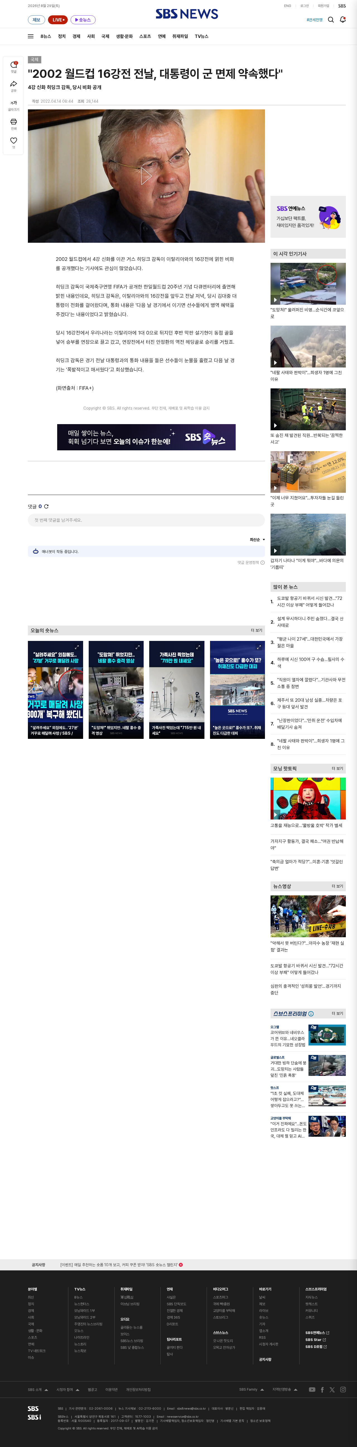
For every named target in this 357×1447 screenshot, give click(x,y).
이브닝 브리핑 (129, 1304)
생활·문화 (124, 36)
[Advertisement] (146, 595)
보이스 (125, 1334)
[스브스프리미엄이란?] (312, 1013)
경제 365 (173, 1317)
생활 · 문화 (35, 1331)
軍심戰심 (127, 1297)
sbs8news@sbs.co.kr (191, 1408)
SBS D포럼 (313, 1346)
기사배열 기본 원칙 (232, 1421)
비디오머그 (220, 1287)
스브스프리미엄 (316, 1287)
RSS (262, 1337)
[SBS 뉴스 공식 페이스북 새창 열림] (322, 1390)
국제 (105, 36)
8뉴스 (45, 36)
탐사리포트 (174, 1338)
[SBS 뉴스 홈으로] (187, 14)
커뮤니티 (311, 1311)
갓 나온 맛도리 (223, 1341)
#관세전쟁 (314, 20)
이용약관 (111, 1390)
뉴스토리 (80, 1344)
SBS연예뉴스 (315, 1332)
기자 (262, 1324)
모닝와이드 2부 (84, 1317)
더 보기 (255, 629)
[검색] (331, 19)
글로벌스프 (277, 1057)
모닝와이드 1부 (84, 1311)
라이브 (263, 1311)
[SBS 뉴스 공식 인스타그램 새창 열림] (343, 1389)
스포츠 (145, 36)
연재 (170, 1287)
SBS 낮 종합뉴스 (132, 1347)
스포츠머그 (220, 1297)
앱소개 (263, 1331)
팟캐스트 (311, 1304)
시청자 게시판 (268, 1344)
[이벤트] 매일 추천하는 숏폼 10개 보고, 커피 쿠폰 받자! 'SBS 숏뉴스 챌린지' (119, 1264)
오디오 (125, 1317)
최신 (31, 1297)
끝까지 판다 (175, 1347)
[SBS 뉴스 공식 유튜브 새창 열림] (312, 1389)
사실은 (171, 1297)
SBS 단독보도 (176, 1304)
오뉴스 (78, 1331)
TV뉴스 (202, 36)
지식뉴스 (311, 1297)
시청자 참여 (68, 1390)
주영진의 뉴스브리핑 (88, 1324)
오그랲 (275, 1027)
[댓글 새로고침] (46, 506)
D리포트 (172, 1324)
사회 (91, 36)
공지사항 (265, 1359)
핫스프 (275, 1088)
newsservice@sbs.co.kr (183, 1417)
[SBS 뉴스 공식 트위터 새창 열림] (332, 1389)
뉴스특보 (80, 1351)
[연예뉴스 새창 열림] (308, 217)
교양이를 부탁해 (281, 1118)
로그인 (304, 6)
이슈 (31, 1357)
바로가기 (265, 1287)
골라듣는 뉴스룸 (131, 1327)
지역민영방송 (285, 1390)
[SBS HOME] (342, 5)
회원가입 (323, 6)
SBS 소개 (38, 1390)
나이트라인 (81, 1337)
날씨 (262, 1297)
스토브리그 (220, 1317)
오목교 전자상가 (224, 1347)
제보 (262, 1304)
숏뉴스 (263, 1317)
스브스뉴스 (220, 1331)
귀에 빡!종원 (221, 1304)
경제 (76, 36)
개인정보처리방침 (138, 1390)
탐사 (170, 1354)
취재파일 (180, 36)
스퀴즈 (310, 1317)
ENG (287, 6)
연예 (162, 36)
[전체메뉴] (31, 36)
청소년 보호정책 (260, 1421)
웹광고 (92, 1390)
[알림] (343, 19)
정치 (62, 36)
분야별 (32, 1287)
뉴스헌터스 (81, 1304)
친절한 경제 (175, 1311)
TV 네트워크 (36, 1351)
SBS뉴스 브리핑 (131, 1341)
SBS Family (251, 1390)
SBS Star (313, 1339)
